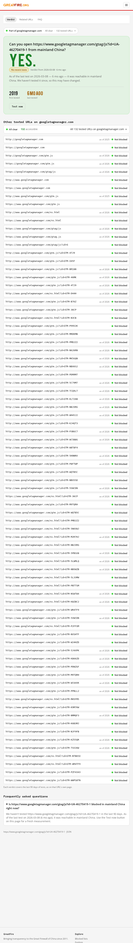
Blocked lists (81, 938)
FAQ (40, 19)
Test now (17, 106)
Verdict (11, 19)
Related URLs (26, 19)
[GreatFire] (16, 5)
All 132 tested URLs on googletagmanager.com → (98, 129)
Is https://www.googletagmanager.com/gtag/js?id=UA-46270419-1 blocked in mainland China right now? (65, 806)
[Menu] (126, 5)
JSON (68, 831)
